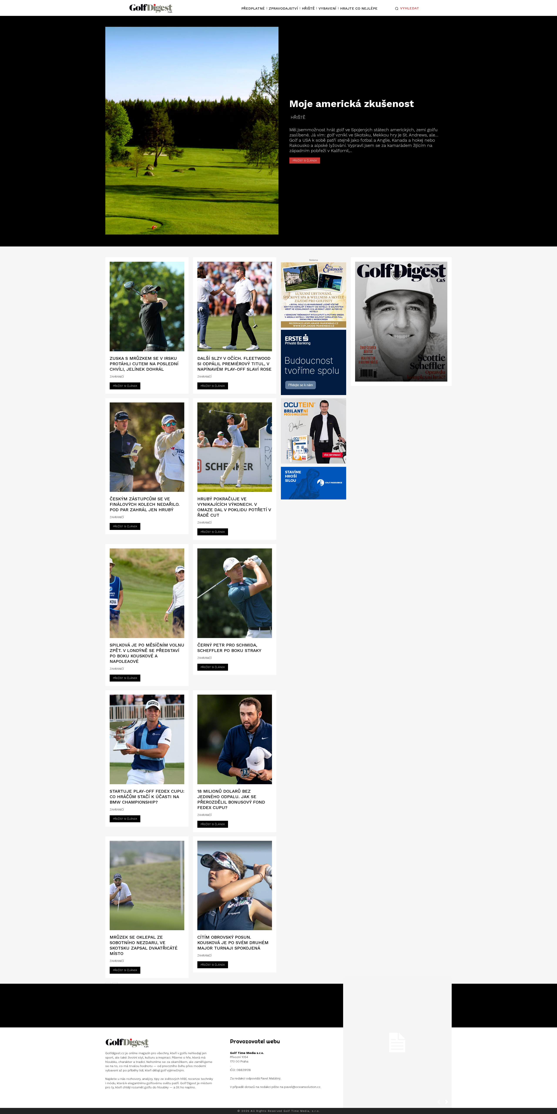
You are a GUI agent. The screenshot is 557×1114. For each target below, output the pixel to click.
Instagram (122, 1098)
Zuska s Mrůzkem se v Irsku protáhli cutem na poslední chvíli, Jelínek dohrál (144, 364)
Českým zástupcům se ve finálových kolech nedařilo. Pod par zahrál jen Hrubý (145, 504)
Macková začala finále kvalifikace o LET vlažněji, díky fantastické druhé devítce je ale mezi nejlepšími (397, 1039)
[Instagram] (109, 1099)
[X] (136, 1099)
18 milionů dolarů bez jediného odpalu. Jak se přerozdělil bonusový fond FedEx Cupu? (231, 799)
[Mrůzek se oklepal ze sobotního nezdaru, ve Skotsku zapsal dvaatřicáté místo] (147, 885)
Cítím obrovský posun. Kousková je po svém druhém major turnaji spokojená (232, 943)
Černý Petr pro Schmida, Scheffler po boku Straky (229, 647)
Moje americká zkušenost (351, 103)
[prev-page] (440, 1103)
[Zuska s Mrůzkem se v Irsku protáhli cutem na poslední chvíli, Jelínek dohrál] (147, 306)
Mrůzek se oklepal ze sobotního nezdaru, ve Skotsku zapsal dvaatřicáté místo (144, 945)
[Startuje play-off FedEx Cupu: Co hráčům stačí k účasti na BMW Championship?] (147, 739)
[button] (406, 8)
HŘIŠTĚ (298, 117)
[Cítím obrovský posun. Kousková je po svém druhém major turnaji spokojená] (234, 885)
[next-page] (448, 1103)
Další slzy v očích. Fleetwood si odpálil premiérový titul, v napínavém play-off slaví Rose (234, 364)
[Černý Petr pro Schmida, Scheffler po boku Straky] (234, 593)
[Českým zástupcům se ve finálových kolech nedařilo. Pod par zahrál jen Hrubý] (147, 447)
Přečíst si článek (305, 160)
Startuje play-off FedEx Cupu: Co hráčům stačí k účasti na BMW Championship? (147, 797)
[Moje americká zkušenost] (191, 131)
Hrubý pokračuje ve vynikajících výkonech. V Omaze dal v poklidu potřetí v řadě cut (234, 507)
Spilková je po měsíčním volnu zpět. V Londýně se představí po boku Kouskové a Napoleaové (147, 653)
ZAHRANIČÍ (117, 376)
